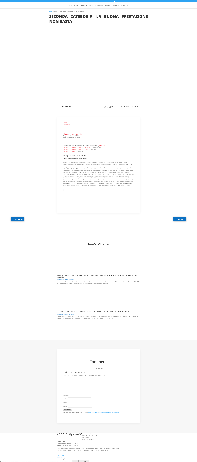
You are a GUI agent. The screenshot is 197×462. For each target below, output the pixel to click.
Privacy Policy (60, 455)
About (65, 122)
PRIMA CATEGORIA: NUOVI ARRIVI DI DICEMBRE (77, 147)
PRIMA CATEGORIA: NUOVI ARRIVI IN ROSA (76, 149)
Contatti (138, 1)
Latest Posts (67, 124)
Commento (66, 395)
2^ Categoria (109, 106)
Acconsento (75, 461)
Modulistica (116, 5)
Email (65, 402)
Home (70, 5)
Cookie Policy (60, 457)
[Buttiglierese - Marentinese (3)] (124, 196)
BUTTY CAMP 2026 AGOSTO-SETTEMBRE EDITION (69, 453)
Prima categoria (99, 5)
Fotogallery (108, 5)
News (90, 5)
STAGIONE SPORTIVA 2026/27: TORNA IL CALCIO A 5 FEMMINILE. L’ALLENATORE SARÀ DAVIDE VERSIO (93, 312)
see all (102, 145)
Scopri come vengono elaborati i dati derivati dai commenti (103, 412)
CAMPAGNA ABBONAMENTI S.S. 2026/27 (67, 443)
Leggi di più (86, 461)
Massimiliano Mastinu (73, 134)
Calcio (119, 106)
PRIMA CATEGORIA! (69, 151)
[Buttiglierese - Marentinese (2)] (98, 196)
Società (76, 5)
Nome (65, 399)
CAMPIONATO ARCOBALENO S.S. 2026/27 (67, 445)
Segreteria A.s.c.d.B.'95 (63, 279)
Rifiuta (80, 461)
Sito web (65, 406)
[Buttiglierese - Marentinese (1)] (73, 196)
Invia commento (67, 409)
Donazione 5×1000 (131, 1)
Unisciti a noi (124, 5)
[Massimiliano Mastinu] (66, 132)
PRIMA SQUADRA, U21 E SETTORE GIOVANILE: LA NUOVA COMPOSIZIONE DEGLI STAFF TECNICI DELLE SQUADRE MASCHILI (97, 276)
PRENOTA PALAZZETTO (120, 1)
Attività (83, 5)
